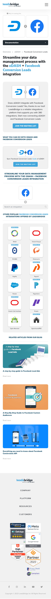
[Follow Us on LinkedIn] (25, 586)
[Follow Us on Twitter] (42, 586)
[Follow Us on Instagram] (17, 586)
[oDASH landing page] (14, 26)
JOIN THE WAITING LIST (25, 126)
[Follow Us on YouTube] (33, 586)
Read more (7, 376)
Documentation (12, 42)
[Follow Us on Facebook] (9, 586)
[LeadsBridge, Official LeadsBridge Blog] (12, 4)
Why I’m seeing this (14, 13)
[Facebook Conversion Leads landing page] (37, 26)
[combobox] (25, 206)
